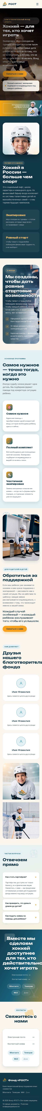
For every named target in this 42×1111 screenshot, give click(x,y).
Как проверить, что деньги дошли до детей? (18, 904)
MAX (16, 993)
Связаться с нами (14, 74)
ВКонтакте (13, 986)
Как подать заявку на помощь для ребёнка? (15, 917)
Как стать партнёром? (16, 877)
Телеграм (29, 986)
